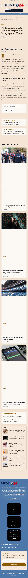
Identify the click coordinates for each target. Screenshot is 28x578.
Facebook (12, 106)
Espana (14, 509)
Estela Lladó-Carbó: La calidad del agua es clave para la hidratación (17, 437)
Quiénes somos (14, 532)
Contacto (14, 538)
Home (2, 17)
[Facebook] (2, 547)
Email (12, 110)
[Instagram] (16, 547)
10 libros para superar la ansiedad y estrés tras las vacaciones (17, 464)
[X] (5, 547)
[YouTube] (12, 547)
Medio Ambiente (14, 520)
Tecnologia (14, 525)
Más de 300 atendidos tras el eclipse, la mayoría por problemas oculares (17, 444)
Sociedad (14, 513)
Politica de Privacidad (14, 536)
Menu (1, 5)
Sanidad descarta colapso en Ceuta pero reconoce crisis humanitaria (17, 431)
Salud (14, 524)
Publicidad (14, 534)
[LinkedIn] (9, 547)
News (6, 17)
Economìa (14, 511)
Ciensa (14, 522)
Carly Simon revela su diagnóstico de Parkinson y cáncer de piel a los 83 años (17, 458)
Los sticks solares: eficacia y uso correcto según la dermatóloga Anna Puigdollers (16, 451)
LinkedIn (6, 110)
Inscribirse (14, 564)
